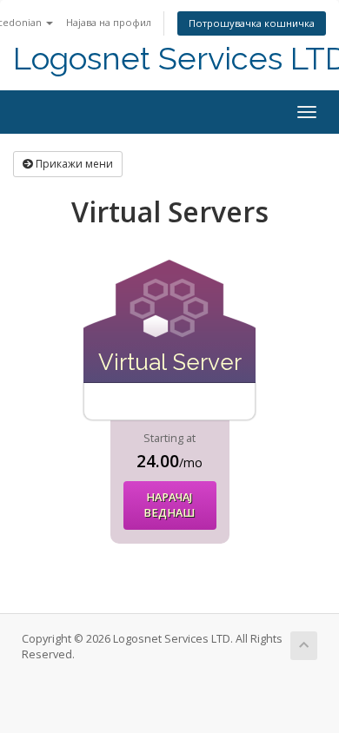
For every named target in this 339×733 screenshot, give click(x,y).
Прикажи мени (73, 163)
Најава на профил (108, 22)
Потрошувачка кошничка (252, 23)
